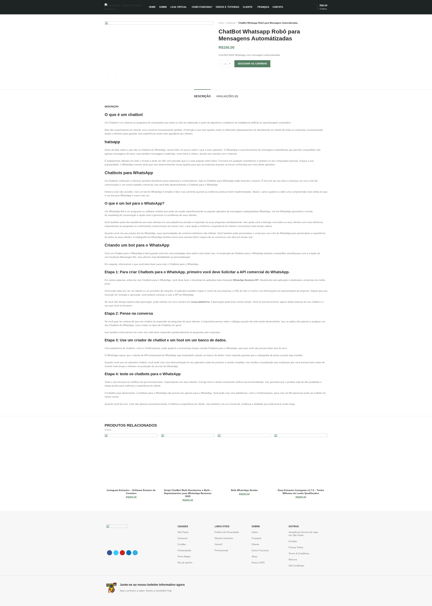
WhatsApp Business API (246, 280)
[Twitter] (115, 552)
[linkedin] (128, 552)
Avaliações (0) (227, 96)
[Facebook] (109, 552)
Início (221, 23)
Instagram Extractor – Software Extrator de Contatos (131, 492)
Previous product (319, 23)
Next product (325, 23)
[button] (155, 439)
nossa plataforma (200, 301)
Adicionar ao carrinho (252, 63)
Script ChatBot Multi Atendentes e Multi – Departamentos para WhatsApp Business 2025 (188, 493)
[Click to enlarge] (111, 76)
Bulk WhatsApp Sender (244, 490)
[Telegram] (135, 552)
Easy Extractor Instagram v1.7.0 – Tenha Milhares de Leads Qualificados (301, 492)
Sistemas (231, 23)
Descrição (202, 96)
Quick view (155, 447)
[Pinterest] (122, 552)
